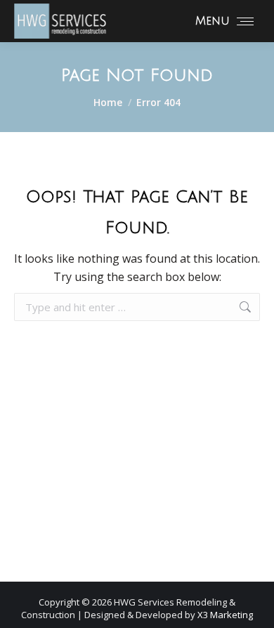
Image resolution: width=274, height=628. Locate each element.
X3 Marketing (225, 614)
